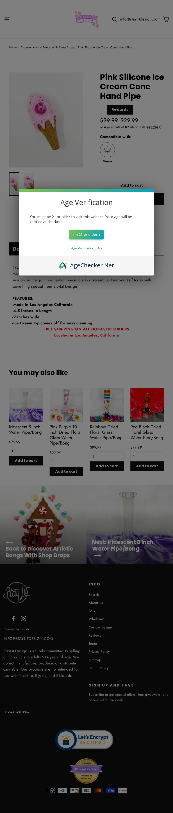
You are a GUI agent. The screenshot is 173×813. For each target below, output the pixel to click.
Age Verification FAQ (86, 248)
